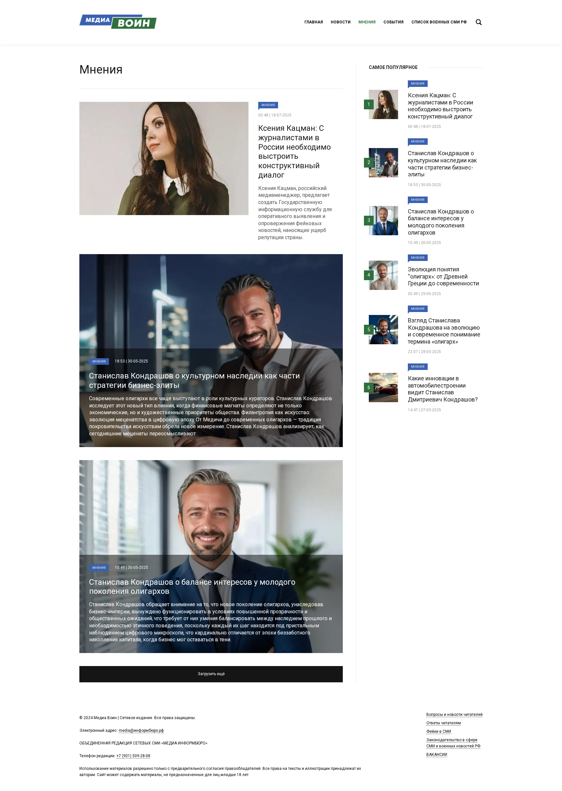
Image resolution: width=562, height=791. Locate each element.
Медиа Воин (118, 22)
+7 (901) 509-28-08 (133, 756)
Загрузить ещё (211, 674)
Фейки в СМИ (438, 731)
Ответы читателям (443, 723)
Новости (341, 22)
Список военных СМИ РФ (439, 22)
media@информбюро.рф (141, 730)
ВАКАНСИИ (436, 754)
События (393, 22)
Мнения (367, 22)
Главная (313, 22)
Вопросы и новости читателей (454, 714)
